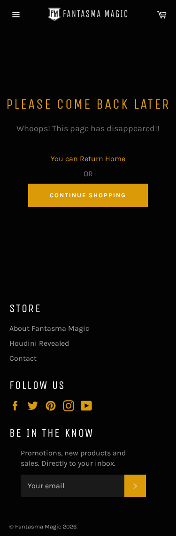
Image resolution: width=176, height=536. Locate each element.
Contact (23, 358)
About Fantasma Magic (49, 328)
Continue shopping (88, 195)
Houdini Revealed (39, 343)
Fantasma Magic (38, 526)
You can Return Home (88, 158)
